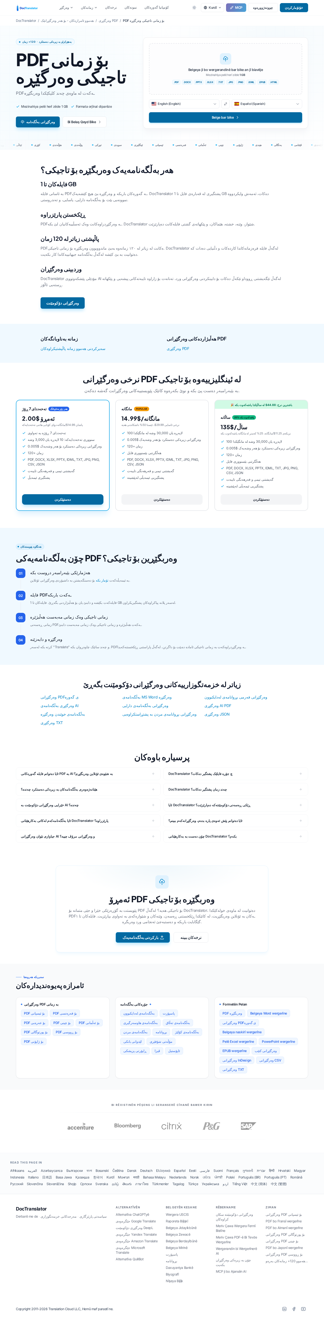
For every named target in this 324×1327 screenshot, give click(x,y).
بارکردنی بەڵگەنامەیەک (141, 937)
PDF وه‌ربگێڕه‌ (232, 1013)
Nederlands (177, 1177)
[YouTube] (303, 1309)
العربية (32, 1171)
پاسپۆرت (169, 1013)
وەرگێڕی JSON (217, 714)
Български (74, 1171)
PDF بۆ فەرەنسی (65, 1013)
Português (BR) (249, 1177)
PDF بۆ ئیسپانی (34, 1013)
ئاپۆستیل (174, 1051)
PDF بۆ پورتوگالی (36, 1032)
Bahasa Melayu (154, 1177)
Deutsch (146, 1171)
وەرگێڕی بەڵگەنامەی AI (59, 705)
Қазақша (82, 1177)
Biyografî (172, 1274)
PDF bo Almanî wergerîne (284, 1228)
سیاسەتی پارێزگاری (93, 1216)
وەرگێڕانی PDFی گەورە (60, 697)
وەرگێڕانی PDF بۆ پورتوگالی (285, 1234)
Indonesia (17, 1177)
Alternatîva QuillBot (129, 1259)
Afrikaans (17, 1171)
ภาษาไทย (141, 1184)
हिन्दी (271, 1171)
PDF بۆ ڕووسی (66, 1032)
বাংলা (89, 1171)
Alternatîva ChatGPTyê (132, 1214)
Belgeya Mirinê (176, 1248)
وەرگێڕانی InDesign (236, 1060)
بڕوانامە (161, 1032)
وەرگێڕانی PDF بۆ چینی (282, 1241)
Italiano (33, 1177)
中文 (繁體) (279, 1184)
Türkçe (193, 1184)
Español (179, 1171)
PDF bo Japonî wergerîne (284, 1248)
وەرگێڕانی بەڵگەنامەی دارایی (145, 705)
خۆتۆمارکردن (294, 7)
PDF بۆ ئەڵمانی (89, 1023)
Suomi (217, 1171)
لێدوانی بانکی (132, 1041)
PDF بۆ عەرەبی (34, 1023)
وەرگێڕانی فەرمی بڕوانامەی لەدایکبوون (236, 697)
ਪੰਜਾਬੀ (218, 1177)
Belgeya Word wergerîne (268, 1013)
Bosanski (102, 1171)
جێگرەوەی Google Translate (136, 1221)
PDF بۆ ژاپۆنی (33, 1041)
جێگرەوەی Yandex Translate (136, 1234)
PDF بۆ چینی (62, 1023)
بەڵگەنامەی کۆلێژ (187, 1032)
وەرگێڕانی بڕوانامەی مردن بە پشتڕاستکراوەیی (159, 714)
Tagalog (178, 1184)
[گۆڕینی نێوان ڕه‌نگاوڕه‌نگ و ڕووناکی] (194, 7)
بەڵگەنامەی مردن (135, 1032)
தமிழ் (115, 1184)
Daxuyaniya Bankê (179, 1268)
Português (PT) (275, 1177)
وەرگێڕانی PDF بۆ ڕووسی (284, 1254)
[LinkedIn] (284, 1309)
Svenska (101, 1184)
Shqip (72, 1184)
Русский (16, 1184)
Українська (210, 1184)
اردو (225, 1184)
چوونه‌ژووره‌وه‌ (263, 7)
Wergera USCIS (177, 1214)
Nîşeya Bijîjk (174, 1281)
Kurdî (110, 1177)
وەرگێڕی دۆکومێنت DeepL (134, 1228)
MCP (238, 7)
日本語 (47, 1177)
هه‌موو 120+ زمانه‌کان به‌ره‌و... (287, 1261)
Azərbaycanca (51, 1171)
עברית (261, 1171)
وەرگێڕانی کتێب (266, 1051)
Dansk (131, 1171)
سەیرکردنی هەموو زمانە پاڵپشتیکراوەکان (73, 348)
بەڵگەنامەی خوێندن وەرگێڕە (63, 714)
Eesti (192, 1171)
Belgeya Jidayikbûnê (181, 1228)
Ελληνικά (163, 1171)
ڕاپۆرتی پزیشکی (135, 1051)
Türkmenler (160, 1184)
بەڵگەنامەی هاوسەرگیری (140, 1023)
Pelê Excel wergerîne (238, 1041)
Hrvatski (284, 1171)
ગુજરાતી (247, 1171)
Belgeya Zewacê (178, 1234)
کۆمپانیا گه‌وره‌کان (156, 7)
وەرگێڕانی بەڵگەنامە (40, 122)
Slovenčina (35, 1184)
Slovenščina (55, 1184)
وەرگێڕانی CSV (270, 1060)
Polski (230, 1177)
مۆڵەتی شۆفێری (161, 1041)
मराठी (136, 1177)
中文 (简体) (259, 1184)
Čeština (117, 1171)
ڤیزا (157, 1051)
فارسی (205, 1171)
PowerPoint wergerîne (278, 1041)
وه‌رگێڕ (64, 7)
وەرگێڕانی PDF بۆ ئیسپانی (284, 1214)
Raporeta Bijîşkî (177, 1221)
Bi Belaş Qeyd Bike (82, 122)
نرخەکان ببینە (191, 937)
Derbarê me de (27, 1216)
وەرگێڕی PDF (178, 348)
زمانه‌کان (87, 7)
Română (296, 1177)
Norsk (194, 1177)
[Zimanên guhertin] (225, 103)
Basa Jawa (64, 1177)
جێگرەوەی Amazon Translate (136, 1241)
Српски (86, 1184)
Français (233, 1171)
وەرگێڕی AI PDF (217, 705)
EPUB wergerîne (234, 1051)
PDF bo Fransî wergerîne (283, 1221)
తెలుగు (126, 1184)
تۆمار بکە (102, 580)
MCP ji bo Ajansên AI (231, 1271)
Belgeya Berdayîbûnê (181, 1241)
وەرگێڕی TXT (52, 722)
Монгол (124, 1177)
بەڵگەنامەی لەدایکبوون (139, 1013)
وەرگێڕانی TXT (233, 1069)
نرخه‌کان (111, 7)
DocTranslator (31, 1209)
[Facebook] (294, 1309)
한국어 (98, 1177)
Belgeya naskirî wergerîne (241, 1032)
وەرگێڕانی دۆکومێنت (62, 303)
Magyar (299, 1171)
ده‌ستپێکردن (63, 499)
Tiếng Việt (239, 1184)
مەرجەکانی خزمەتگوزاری (59, 1216)
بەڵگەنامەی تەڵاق (178, 1023)
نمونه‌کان (131, 7)
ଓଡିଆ (207, 1177)
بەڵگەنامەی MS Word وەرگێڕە (146, 697)
